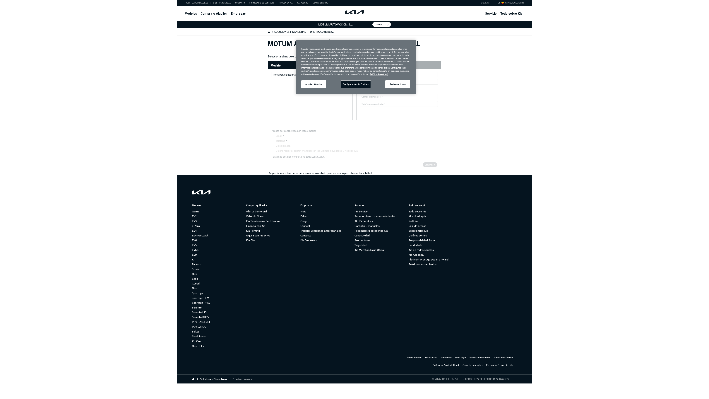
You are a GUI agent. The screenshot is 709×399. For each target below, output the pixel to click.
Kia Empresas (308, 240)
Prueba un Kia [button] (286, 3)
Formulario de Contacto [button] (261, 3)
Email (279, 135)
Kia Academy (416, 254)
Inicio (303, 211)
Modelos (191, 13)
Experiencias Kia (418, 230)
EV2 (194, 216)
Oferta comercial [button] (222, 3)
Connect (305, 225)
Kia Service (361, 211)
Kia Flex (250, 240)
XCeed (196, 283)
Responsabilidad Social (422, 240)
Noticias (413, 221)
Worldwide (446, 357)
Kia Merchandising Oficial (369, 249)
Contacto (305, 235)
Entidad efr (415, 245)
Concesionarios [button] (320, 3)
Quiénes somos (418, 235)
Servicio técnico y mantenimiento (374, 216)
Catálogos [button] (302, 3)
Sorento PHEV (200, 317)
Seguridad (360, 245)
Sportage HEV (200, 297)
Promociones (362, 240)
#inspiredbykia (417, 216)
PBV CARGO (199, 326)
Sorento (197, 307)
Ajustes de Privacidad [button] (197, 3)
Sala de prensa (417, 225)
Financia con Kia (255, 225)
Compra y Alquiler (214, 13)
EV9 (194, 254)
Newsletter (431, 357)
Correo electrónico (371, 96)
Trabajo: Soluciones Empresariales (320, 230)
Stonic (195, 269)
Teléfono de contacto (372, 104)
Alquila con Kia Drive (258, 235)
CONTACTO (380, 24)
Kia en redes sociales (421, 249)
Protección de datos (480, 357)
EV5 (194, 245)
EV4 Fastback (200, 235)
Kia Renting (253, 230)
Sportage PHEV (201, 302)
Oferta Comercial (256, 211)
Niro (194, 273)
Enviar (429, 164)
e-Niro (196, 225)
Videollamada (283, 145)
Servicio (491, 13)
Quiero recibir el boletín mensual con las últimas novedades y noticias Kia (317, 150)
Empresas (238, 13)
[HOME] (269, 31)
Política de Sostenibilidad (446, 365)
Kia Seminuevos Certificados (263, 221)
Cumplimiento (414, 357)
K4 (193, 259)
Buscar (485, 2)
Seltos (195, 331)
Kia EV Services (363, 221)
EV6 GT (196, 249)
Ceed (195, 278)
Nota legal (460, 357)
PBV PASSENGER (202, 321)
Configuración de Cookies (356, 84)
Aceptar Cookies (313, 84)
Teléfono (280, 140)
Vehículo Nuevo (255, 216)
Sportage (197, 293)
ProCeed (197, 341)
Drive (303, 216)
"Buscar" (500, 3)
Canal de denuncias (472, 365)
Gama (195, 211)
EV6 (194, 240)
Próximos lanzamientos (423, 264)
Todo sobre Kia (511, 13)
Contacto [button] (240, 3)
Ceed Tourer (199, 336)
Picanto (196, 264)
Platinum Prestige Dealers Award (428, 259)
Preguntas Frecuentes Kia (499, 365)
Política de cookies (503, 357)
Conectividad (362, 235)
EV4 (194, 230)
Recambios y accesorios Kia (371, 230)
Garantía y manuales (367, 225)
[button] (486, 3)
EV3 (194, 221)
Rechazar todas (398, 84)
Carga (303, 221)
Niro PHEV (198, 345)
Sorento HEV (199, 312)
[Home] (193, 379)
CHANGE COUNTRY (514, 2)
